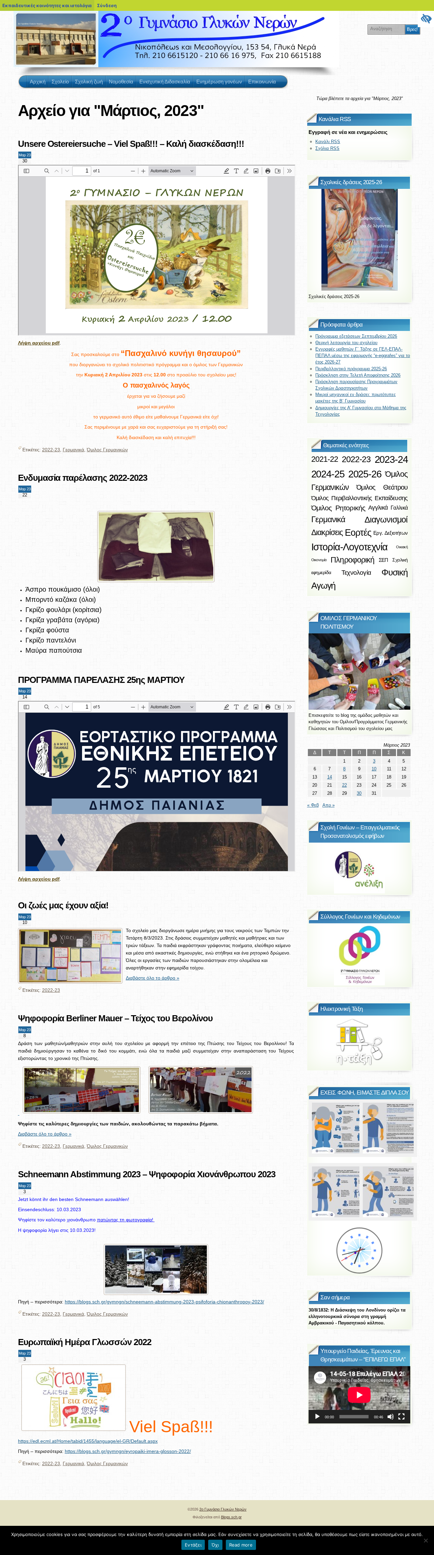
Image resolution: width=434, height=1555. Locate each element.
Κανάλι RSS (327, 141)
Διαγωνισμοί (386, 519)
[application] (359, 1394)
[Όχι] (425, 1540)
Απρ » (328, 805)
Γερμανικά (73, 449)
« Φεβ (313, 805)
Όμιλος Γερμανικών (107, 449)
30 (359, 793)
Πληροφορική (352, 559)
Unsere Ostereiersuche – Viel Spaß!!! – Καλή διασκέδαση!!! (131, 144)
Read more (241, 1545)
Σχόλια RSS (327, 148)
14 (329, 777)
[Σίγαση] (390, 1416)
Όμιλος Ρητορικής (338, 508)
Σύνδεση (107, 5)
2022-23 (51, 449)
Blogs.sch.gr (231, 1517)
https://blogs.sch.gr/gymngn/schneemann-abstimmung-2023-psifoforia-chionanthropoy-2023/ (164, 1301)
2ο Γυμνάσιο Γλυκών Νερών (30, 24)
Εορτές (358, 533)
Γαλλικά (399, 508)
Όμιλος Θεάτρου (382, 487)
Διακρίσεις (327, 532)
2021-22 (324, 459)
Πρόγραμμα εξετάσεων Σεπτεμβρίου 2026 (356, 336)
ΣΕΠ (383, 560)
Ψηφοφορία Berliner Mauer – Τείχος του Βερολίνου (115, 1018)
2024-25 (327, 474)
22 (344, 785)
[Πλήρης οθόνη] (401, 1416)
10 (374, 768)
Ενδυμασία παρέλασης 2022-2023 (82, 478)
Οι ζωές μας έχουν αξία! (63, 905)
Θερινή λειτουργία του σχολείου (346, 342)
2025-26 (364, 474)
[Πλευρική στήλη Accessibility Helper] (426, 19)
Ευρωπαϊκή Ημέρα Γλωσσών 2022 (84, 1342)
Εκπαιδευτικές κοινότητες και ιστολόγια (47, 5)
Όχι (215, 1545)
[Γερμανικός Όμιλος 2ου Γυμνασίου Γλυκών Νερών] (359, 671)
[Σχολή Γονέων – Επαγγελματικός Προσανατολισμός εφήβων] (359, 868)
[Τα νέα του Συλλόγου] (359, 954)
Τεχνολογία (356, 572)
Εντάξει (193, 1545)
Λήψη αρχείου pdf (39, 343)
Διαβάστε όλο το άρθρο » (152, 978)
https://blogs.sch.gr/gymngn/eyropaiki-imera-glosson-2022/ (128, 1451)
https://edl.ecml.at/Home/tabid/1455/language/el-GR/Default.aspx (88, 1441)
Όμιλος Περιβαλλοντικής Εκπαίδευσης (359, 497)
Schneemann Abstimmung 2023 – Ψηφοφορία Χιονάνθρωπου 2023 (146, 1174)
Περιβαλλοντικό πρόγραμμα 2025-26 (351, 368)
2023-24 (391, 459)
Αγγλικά (378, 508)
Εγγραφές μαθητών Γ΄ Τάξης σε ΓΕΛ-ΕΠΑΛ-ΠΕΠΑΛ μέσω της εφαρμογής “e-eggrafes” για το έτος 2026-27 (362, 356)
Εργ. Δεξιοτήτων (390, 533)
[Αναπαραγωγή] (317, 1416)
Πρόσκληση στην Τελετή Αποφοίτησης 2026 (357, 375)
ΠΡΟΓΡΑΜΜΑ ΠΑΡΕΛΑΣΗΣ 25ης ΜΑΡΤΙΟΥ (101, 680)
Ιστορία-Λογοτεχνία (349, 547)
